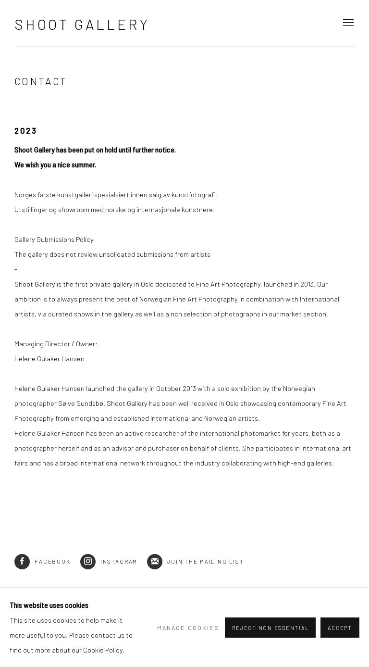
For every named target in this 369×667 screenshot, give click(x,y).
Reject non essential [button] (270, 628)
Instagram (119, 561)
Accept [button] (340, 628)
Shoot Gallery (81, 24)
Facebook (53, 561)
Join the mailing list (205, 561)
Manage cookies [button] (188, 627)
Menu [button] (347, 23)
